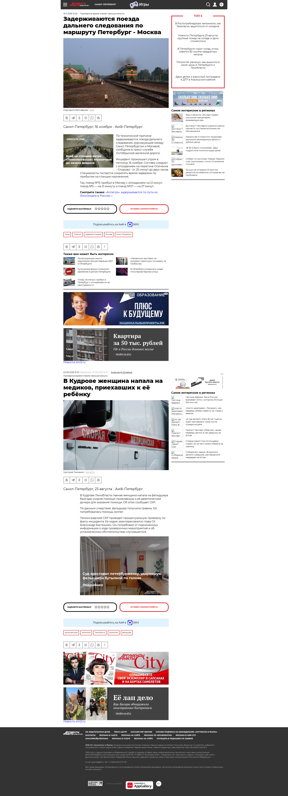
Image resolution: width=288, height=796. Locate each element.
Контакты (90, 735)
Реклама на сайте (130, 735)
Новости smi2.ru (74, 362)
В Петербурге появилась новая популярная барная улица (146, 270)
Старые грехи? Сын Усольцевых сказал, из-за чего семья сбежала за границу (204, 444)
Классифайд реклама (96, 739)
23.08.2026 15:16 (71, 372)
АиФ (92, 110)
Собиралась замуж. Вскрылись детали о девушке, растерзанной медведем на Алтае (203, 455)
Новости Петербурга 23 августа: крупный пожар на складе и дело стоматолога (198, 38)
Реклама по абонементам (158, 735)
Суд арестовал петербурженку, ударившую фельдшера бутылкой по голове (122, 576)
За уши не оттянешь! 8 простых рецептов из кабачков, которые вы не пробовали (205, 172)
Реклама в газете (108, 735)
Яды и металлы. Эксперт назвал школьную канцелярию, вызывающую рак (202, 117)
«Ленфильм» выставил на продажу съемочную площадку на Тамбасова (148, 261)
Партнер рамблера (114, 784)
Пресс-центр (120, 732)
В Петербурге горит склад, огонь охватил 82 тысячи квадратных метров (198, 51)
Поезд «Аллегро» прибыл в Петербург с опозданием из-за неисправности (94, 282)
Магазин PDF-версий (141, 732)
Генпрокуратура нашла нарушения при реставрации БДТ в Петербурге (95, 261)
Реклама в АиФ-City (186, 735)
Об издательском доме (97, 732)
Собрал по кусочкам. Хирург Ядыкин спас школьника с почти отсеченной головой (205, 161)
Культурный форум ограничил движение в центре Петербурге (94, 270)
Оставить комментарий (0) (144, 209)
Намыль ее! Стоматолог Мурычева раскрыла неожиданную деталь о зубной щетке (204, 139)
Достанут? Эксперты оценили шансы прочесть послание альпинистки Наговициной (205, 128)
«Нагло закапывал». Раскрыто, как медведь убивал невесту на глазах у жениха (204, 411)
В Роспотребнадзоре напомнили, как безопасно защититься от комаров (198, 25)
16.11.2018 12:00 (70, 13)
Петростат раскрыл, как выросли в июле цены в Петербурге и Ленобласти (198, 65)
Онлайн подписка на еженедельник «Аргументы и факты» (186, 732)
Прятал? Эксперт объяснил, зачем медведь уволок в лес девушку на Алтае (203, 433)
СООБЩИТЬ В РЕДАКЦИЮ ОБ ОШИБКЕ (175, 739)
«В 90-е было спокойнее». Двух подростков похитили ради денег (203, 149)
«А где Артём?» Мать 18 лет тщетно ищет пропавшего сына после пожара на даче (204, 422)
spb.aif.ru (90, 472)
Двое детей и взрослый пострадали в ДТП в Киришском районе (198, 78)
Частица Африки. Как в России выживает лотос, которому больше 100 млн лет (204, 400)
